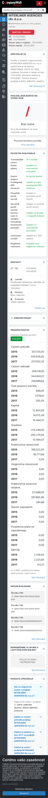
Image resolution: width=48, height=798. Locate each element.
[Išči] (43, 10)
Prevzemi (16, 339)
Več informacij (36, 86)
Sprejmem (24, 793)
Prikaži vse (40, 308)
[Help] (44, 3)
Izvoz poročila (27, 144)
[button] (39, 3)
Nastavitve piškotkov (24, 789)
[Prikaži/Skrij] (38, 10)
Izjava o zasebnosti (10, 784)
